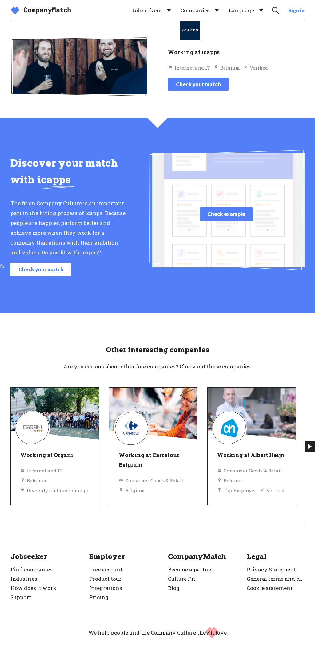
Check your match (198, 84)
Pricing (99, 597)
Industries (23, 578)
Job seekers (146, 10)
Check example (226, 214)
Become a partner (190, 569)
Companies (195, 10)
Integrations (105, 587)
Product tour (105, 578)
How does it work (33, 587)
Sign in (296, 10)
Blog (174, 587)
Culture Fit (181, 578)
